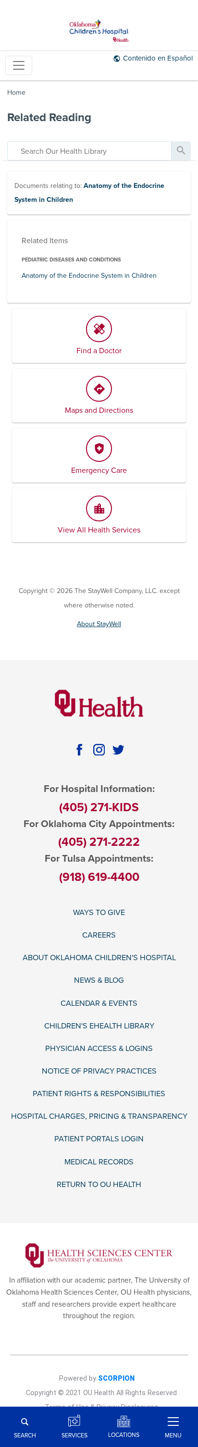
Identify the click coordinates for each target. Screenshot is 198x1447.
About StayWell (99, 624)
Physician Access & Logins (99, 1048)
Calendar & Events (99, 1003)
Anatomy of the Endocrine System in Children (89, 276)
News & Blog (99, 980)
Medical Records (99, 1162)
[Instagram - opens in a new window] (99, 750)
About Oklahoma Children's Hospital (99, 958)
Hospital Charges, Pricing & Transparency (99, 1116)
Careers (99, 935)
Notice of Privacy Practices (99, 1071)
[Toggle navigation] (18, 65)
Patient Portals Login (99, 1139)
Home (16, 92)
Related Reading (49, 117)
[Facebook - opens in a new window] (79, 750)
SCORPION (116, 1378)
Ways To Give (99, 912)
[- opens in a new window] (99, 1255)
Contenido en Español (158, 58)
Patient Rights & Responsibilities (99, 1094)
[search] (89, 151)
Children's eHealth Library (99, 1026)
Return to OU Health (99, 1184)
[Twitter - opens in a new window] (118, 750)
